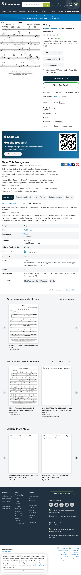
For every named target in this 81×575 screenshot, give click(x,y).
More (61, 12)
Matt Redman (51, 29)
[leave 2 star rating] (47, 35)
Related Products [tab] (55, 197)
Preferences (6, 501)
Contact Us (18, 511)
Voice (15, 11)
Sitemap (31, 520)
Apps (53, 11)
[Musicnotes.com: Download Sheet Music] (11, 4)
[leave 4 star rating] (54, 35)
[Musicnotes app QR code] (68, 144)
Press (17, 501)
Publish (17, 504)
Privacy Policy (19, 523)
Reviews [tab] (69, 197)
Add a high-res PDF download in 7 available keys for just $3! (61, 71)
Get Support (6, 509)
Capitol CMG (70, 290)
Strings (35, 11)
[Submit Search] (46, 5)
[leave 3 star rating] (50, 35)
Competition (32, 522)
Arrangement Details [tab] (23, 197)
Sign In (70, 3)
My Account (67, 5)
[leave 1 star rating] (44, 35)
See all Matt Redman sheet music (63, 362)
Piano (4, 11)
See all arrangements (67, 299)
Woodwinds (22, 11)
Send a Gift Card (56, 5)
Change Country (6, 551)
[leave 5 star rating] (57, 35)
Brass (30, 11)
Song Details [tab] (40, 197)
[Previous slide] (4, 327)
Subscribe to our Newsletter (62, 493)
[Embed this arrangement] (62, 164)
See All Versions (51, 59)
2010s (52, 281)
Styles (44, 11)
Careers (17, 498)
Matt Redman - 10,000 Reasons (36, 281)
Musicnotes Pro (55, 4)
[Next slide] (76, 327)
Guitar (10, 11)
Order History (6, 498)
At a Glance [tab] (7, 197)
